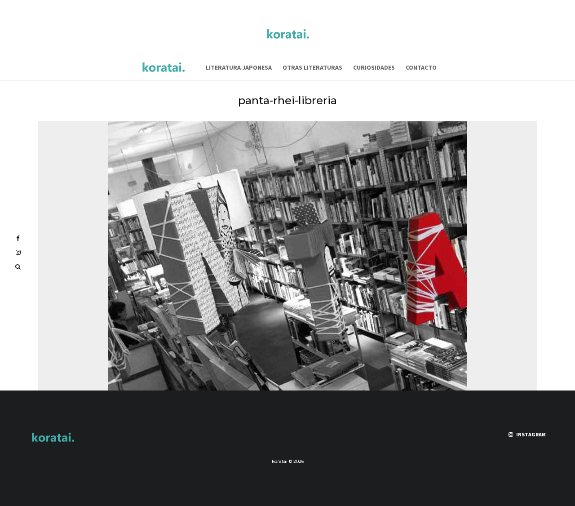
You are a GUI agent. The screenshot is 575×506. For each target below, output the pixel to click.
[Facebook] (18, 238)
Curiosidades (374, 67)
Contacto (421, 67)
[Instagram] (18, 252)
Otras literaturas (312, 67)
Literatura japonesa (239, 67)
